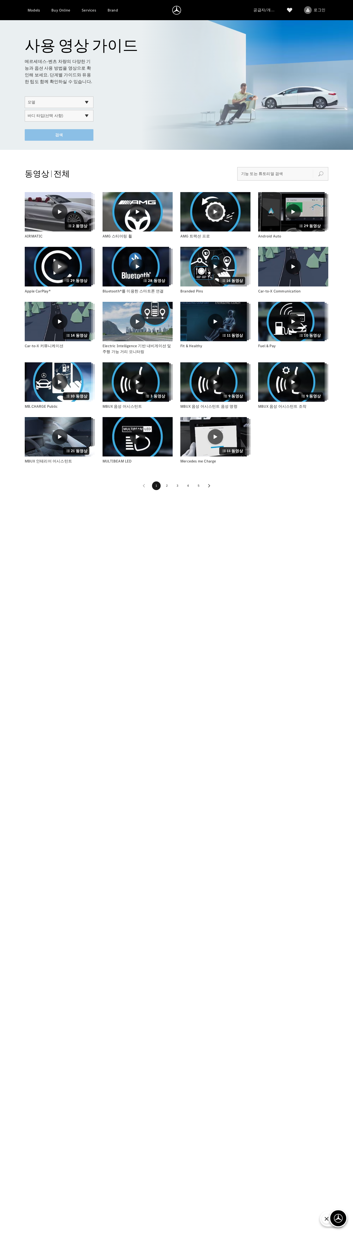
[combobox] (59, 102)
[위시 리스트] (289, 10)
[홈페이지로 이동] (177, 10)
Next (209, 485)
